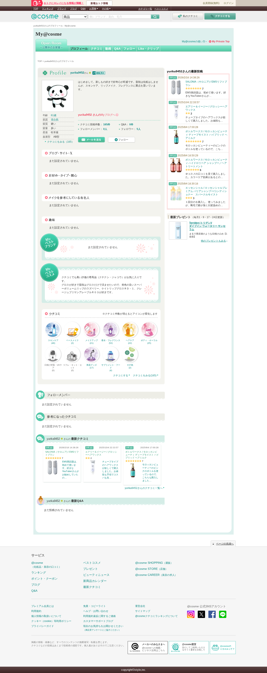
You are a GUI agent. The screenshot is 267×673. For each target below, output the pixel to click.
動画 (108, 48)
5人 (139, 129)
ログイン (229, 3)
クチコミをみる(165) (144, 375)
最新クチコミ (92, 587)
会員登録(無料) (211, 3)
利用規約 (36, 611)
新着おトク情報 (99, 3)
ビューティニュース (96, 574)
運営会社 (140, 606)
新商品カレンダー (95, 581)
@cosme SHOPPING (154, 562)
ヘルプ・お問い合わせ (95, 611)
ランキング (47, 8)
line (222, 614)
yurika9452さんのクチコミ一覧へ (143, 488)
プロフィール (79, 48)
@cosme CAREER (156, 574)
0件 (131, 124)
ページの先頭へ (225, 543)
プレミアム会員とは (42, 606)
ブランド (61, 8)
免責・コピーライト (94, 606)
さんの (98, 114)
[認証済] (98, 72)
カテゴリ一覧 (145, 9)
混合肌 (54, 119)
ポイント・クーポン (44, 578)
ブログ (73, 8)
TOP (35, 8)
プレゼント (90, 568)
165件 (106, 124)
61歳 (53, 115)
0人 (105, 129)
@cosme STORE (151, 568)
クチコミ (96, 48)
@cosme (46, 564)
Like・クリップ (148, 48)
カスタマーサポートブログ (98, 621)
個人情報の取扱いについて (46, 616)
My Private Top (220, 41)
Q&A (83, 8)
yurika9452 (77, 72)
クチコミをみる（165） (60, 141)
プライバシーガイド (42, 626)
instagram (190, 614)
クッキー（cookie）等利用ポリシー (51, 621)
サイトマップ (142, 611)
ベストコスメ (161, 9)
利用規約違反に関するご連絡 (99, 616)
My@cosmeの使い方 (193, 41)
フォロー (129, 48)
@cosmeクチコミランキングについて (156, 616)
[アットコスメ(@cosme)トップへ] (44, 17)
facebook (212, 614)
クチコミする (120, 375)
